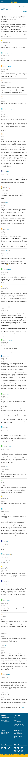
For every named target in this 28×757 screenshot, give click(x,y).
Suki (8, 541)
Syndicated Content (18, 735)
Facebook (15, 748)
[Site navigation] (1, 1)
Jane (8, 287)
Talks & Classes (17, 721)
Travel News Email (5, 732)
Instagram (18, 748)
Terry (6, 645)
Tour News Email (4, 733)
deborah (7, 202)
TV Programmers (17, 732)
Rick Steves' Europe (14, 1)
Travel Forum (7, 5)
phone (5, 748)
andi (8, 427)
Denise (6, 466)
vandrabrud (9, 109)
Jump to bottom (24, 11)
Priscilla (6, 14)
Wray (8, 81)
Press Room (16, 737)
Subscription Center (5, 735)
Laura (8, 581)
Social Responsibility (5, 721)
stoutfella (9, 446)
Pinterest (18, 751)
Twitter (22, 751)
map (9, 748)
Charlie (8, 674)
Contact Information (5, 717)
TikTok (15, 751)
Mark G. (6, 692)
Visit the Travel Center (18, 723)
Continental (9, 615)
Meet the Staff (4, 720)
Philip (8, 187)
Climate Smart (4, 723)
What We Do (3, 719)
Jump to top (24, 707)
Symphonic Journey (18, 736)
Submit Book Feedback (19, 725)
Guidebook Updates (18, 724)
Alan (8, 134)
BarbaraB (9, 269)
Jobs (2, 724)
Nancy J (8, 171)
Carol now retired (10, 41)
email (2, 748)
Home (2, 5)
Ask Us (15, 720)
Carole (6, 632)
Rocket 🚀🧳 (9, 53)
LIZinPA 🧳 (9, 66)
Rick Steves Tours (14, 5)
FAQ (15, 717)
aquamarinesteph (10, 340)
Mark (8, 97)
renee (8, 394)
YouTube (22, 748)
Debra (8, 481)
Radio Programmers (18, 733)
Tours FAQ (16, 719)
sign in (23, 6)
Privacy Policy (7, 756)
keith (8, 356)
